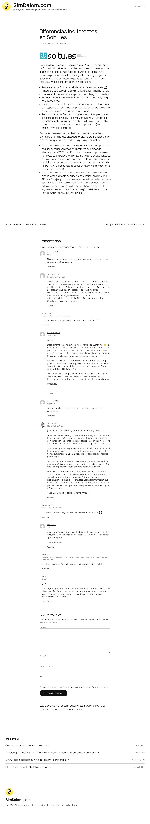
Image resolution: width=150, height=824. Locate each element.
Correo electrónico (46, 666)
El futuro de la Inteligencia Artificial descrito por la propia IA (37, 760)
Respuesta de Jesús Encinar (73, 165)
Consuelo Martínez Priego (56, 277)
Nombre (43, 656)
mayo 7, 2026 (140, 745)
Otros (83, 107)
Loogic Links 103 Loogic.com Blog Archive (56, 316)
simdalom (50, 43)
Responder (51, 267)
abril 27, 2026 (140, 753)
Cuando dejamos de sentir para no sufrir (27, 745)
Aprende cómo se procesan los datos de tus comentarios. (73, 707)
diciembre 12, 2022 (138, 760)
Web (41, 677)
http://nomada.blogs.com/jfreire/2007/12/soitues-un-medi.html (76, 298)
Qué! (54, 90)
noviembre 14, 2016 (138, 767)
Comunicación (61, 43)
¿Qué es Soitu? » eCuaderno (51, 508)
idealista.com (49, 152)
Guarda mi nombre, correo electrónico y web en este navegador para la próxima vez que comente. (75, 687)
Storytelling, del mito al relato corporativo (28, 767)
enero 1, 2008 (51, 525)
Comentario (44, 627)
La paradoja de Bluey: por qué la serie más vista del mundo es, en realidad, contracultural (53, 752)
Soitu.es (71, 65)
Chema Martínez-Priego (55, 426)
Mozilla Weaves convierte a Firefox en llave (27, 224)
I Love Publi (101, 117)
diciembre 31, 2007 (53, 333)
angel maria (51, 404)
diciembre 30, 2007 (53, 252)
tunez (49, 255)
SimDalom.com (32, 5)
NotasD (44, 579)
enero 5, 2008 (46, 576)
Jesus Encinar (52, 335)
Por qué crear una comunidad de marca (123, 224)
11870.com (63, 152)
